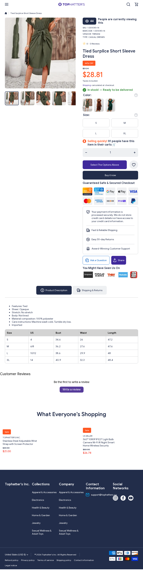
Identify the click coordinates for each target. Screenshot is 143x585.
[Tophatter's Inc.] (71, 4)
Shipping (87, 85)
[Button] (136, 95)
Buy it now (110, 175)
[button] (136, 4)
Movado (134, 437)
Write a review (72, 389)
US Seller (54, 436)
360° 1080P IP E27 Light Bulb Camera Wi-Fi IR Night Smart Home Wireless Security (65, 442)
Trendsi (96, 34)
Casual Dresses (96, 37)
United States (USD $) (15, 554)
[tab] (90, 290)
